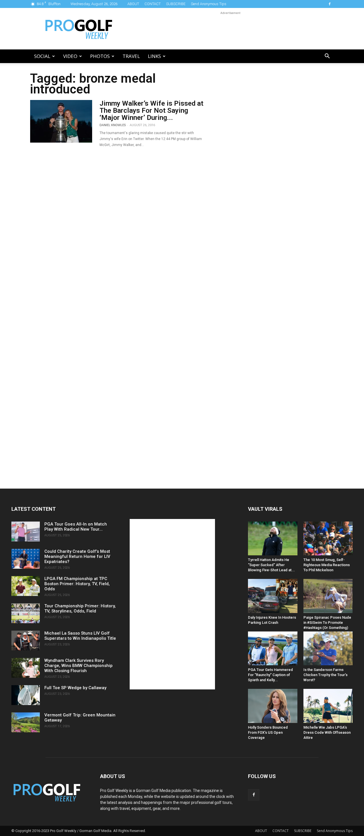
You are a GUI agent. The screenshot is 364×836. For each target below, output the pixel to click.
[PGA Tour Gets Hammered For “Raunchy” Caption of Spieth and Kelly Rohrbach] (272, 648)
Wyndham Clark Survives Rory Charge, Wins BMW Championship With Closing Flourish (78, 665)
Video (70, 56)
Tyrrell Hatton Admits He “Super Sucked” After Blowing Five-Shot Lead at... (271, 565)
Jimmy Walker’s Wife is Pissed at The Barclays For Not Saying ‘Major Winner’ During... (151, 110)
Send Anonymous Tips (208, 4)
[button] (327, 56)
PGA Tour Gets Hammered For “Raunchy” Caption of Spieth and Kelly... (270, 675)
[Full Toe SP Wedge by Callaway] (25, 695)
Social (42, 56)
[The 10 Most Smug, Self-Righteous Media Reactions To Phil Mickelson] (328, 538)
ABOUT (133, 4)
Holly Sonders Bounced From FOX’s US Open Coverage (268, 732)
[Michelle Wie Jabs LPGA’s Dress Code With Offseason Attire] (328, 706)
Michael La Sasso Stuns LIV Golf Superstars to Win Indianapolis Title (80, 636)
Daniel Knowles (113, 125)
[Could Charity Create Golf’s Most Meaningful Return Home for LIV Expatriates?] (25, 559)
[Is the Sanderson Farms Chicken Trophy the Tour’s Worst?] (328, 648)
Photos (100, 56)
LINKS (154, 56)
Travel (131, 56)
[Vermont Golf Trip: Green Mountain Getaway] (25, 722)
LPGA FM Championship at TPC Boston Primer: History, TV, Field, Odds (77, 583)
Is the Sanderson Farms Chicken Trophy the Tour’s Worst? (325, 675)
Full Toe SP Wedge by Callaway (75, 687)
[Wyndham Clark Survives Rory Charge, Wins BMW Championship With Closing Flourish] (25, 668)
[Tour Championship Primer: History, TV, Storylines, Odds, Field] (25, 613)
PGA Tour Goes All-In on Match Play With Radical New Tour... (75, 527)
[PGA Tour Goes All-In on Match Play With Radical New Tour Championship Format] (25, 531)
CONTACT (152, 4)
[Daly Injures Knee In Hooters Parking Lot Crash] (272, 596)
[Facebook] (329, 4)
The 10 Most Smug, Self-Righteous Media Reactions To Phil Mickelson (326, 565)
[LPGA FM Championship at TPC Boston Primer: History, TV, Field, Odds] (25, 586)
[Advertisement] (230, 28)
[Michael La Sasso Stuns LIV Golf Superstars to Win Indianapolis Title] (25, 641)
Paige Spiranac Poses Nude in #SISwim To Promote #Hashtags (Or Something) (327, 622)
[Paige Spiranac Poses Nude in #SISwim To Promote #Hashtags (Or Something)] (328, 596)
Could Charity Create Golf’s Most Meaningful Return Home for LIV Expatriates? (77, 556)
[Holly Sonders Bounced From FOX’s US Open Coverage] (272, 706)
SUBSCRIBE (175, 4)
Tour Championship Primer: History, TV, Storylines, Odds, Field (80, 608)
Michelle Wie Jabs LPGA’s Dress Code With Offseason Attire (327, 732)
